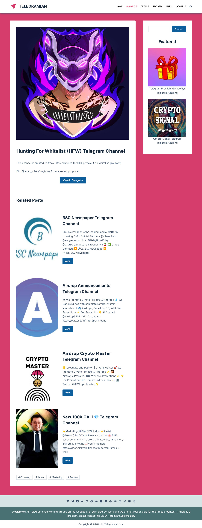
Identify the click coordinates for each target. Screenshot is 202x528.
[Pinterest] (91, 501)
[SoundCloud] (96, 501)
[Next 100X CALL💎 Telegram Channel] (37, 438)
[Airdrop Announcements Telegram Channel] (37, 307)
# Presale (73, 477)
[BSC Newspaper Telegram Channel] (37, 239)
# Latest (40, 477)
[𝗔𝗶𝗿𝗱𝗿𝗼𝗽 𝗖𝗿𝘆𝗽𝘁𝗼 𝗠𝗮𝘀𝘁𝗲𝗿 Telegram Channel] (37, 373)
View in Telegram (73, 180)
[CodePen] (115, 501)
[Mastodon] (129, 501)
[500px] (134, 501)
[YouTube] (77, 501)
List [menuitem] (168, 6)
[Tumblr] (101, 501)
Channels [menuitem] (131, 6)
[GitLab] (125, 501)
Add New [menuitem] (157, 6)
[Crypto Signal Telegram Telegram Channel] (167, 118)
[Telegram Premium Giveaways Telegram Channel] (167, 67)
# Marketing (56, 477)
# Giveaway (24, 477)
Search (179, 29)
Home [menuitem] (119, 6)
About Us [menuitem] (181, 6)
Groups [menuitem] (145, 6)
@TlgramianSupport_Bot (119, 515)
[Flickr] (82, 501)
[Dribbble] (120, 501)
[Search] (191, 6)
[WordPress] (110, 501)
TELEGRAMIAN (33, 6)
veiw (69, 262)
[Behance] (68, 501)
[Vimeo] (106, 501)
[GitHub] (87, 501)
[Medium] (72, 501)
